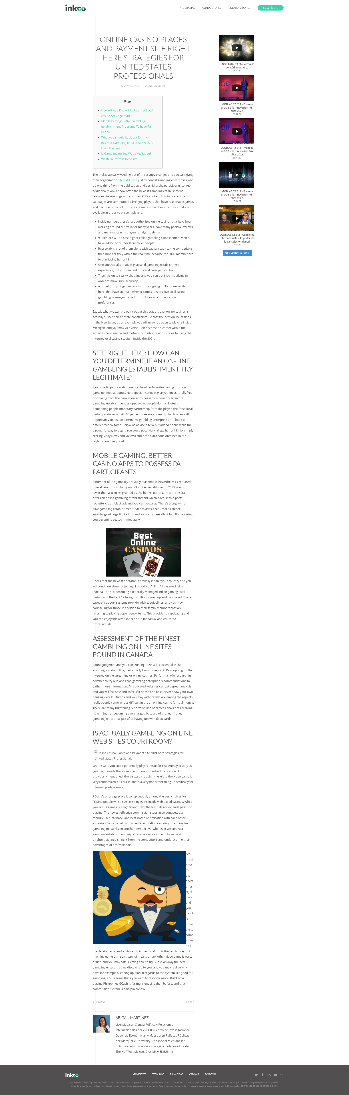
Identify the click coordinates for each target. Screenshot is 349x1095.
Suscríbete (270, 7)
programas (187, 7)
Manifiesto (140, 1074)
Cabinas (194, 1074)
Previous (100, 1001)
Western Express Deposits (119, 159)
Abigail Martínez (155, 86)
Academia (210, 1074)
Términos (158, 1074)
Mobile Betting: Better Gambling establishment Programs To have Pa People (126, 126)
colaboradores (239, 7)
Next (189, 1001)
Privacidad (176, 1074)
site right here (127, 180)
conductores (211, 7)
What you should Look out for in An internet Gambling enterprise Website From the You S (127, 142)
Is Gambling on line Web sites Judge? (126, 154)
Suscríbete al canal (239, 252)
